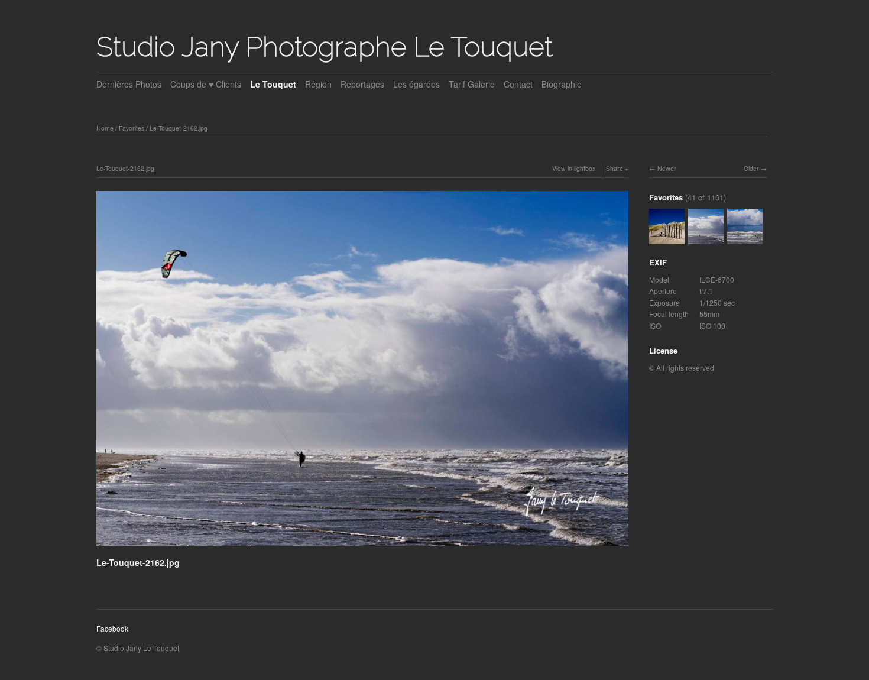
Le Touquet (273, 84)
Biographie (561, 84)
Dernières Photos (128, 84)
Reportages (362, 84)
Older (751, 168)
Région (318, 84)
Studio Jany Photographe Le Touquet (324, 47)
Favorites (131, 128)
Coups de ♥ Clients (205, 84)
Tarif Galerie (472, 84)
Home (105, 128)
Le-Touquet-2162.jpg (178, 128)
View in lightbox (573, 168)
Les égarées (416, 84)
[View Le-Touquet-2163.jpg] (667, 238)
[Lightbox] (362, 547)
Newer (666, 168)
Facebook (112, 628)
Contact (518, 84)
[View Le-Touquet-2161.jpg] (745, 238)
